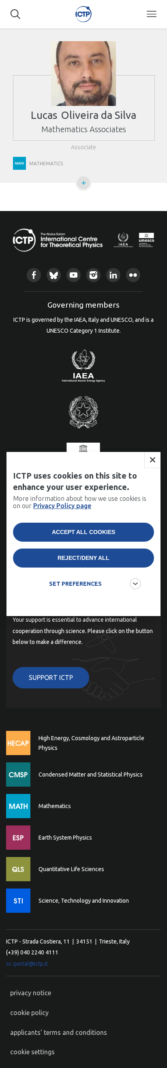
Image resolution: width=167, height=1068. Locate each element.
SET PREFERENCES (75, 583)
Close (152, 460)
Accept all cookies (83, 532)
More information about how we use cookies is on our (79, 502)
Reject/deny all (83, 558)
